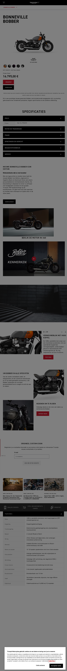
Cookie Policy (52, 661)
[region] (35, 658)
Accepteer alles (56, 666)
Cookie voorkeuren (40, 665)
